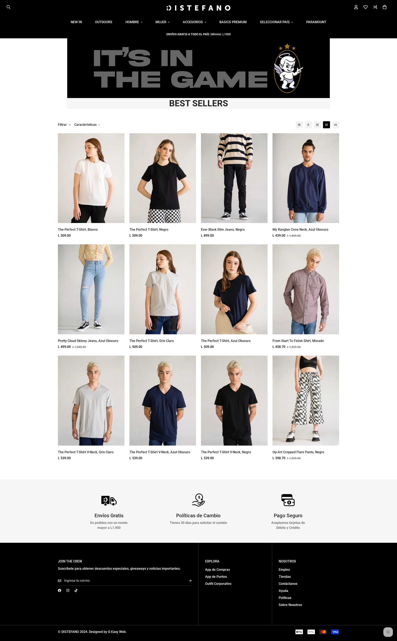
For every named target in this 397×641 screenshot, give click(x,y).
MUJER (160, 22)
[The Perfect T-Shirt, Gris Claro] (162, 289)
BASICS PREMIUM (233, 22)
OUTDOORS (103, 22)
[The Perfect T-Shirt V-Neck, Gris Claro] (91, 401)
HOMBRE (132, 22)
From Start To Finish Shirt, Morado (298, 341)
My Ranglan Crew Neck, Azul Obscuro (300, 229)
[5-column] (335, 124)
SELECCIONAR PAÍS (275, 22)
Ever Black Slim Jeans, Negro (223, 229)
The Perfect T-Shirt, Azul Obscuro (226, 341)
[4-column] (326, 124)
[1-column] (299, 124)
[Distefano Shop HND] (198, 7)
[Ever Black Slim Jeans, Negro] (234, 178)
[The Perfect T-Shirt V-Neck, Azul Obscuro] (162, 401)
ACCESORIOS (193, 22)
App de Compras (217, 570)
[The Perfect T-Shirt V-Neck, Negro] (234, 401)
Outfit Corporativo (218, 584)
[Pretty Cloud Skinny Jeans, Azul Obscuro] (91, 289)
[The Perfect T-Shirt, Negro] (162, 178)
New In (76, 22)
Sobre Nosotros (290, 605)
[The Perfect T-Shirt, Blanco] (91, 178)
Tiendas (285, 577)
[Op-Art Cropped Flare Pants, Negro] (306, 401)
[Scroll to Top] (389, 618)
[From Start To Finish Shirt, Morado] (306, 289)
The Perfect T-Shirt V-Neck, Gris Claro (86, 452)
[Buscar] (8, 7)
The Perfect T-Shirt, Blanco (78, 229)
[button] (384, 7)
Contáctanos (288, 584)
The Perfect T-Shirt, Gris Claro (151, 341)
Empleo (284, 570)
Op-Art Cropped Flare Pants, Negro (298, 452)
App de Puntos (216, 577)
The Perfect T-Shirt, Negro (148, 229)
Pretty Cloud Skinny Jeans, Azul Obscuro (88, 341)
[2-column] (308, 124)
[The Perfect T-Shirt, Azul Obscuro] (234, 289)
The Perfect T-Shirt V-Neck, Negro (226, 452)
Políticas (285, 598)
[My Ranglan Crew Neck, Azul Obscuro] (306, 178)
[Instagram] (67, 590)
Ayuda (283, 591)
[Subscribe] (187, 580)
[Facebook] (59, 590)
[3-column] (317, 124)
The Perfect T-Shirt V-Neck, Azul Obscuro (159, 452)
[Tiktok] (76, 590)
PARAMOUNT (316, 22)
